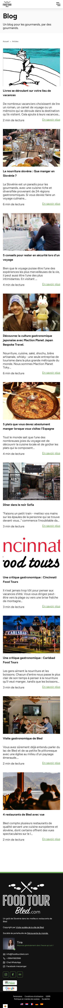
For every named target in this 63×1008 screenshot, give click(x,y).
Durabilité (46, 999)
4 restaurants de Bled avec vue (23, 814)
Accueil (6, 41)
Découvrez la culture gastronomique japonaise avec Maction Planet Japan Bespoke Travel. (28, 340)
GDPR (48, 996)
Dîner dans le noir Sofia (18, 504)
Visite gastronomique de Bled (22, 738)
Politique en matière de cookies (27, 999)
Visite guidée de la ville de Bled (30, 927)
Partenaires (17, 996)
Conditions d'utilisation (34, 996)
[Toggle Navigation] (58, 4)
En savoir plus (51, 119)
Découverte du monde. (37, 933)
